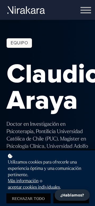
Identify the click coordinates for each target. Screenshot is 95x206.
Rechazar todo (28, 199)
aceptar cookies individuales (34, 187)
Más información (23, 181)
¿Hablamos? (72, 195)
